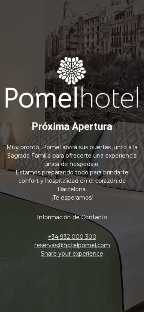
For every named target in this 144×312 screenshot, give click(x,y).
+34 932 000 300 (72, 236)
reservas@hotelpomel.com (72, 245)
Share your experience (72, 253)
